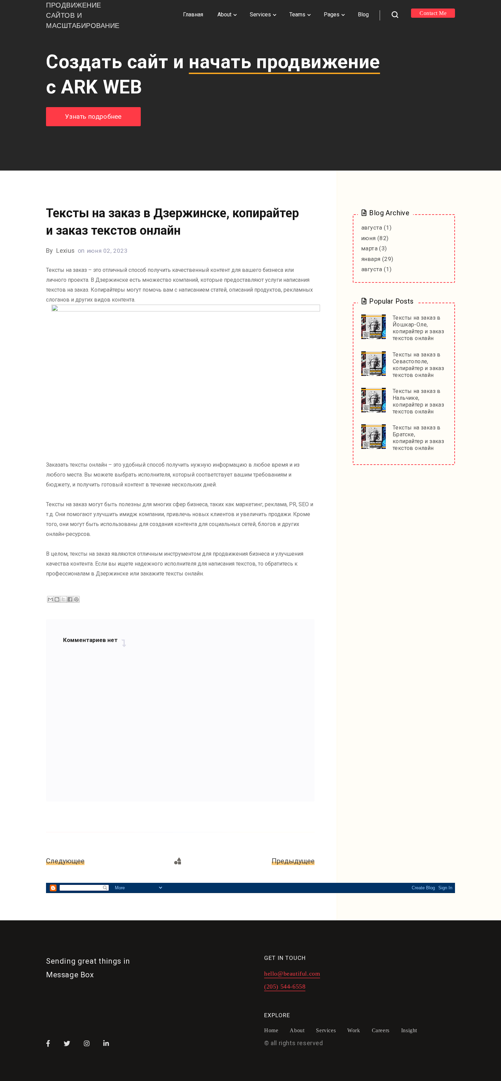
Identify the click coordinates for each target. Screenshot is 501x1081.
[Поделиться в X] (63, 599)
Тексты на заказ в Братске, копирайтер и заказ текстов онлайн (418, 437)
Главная (193, 14)
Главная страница (178, 861)
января (370, 258)
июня (368, 238)
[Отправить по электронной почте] (50, 599)
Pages (331, 14)
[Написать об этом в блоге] (57, 599)
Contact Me (433, 13)
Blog (363, 14)
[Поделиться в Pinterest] (76, 599)
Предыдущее (293, 861)
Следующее (65, 861)
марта (369, 248)
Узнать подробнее (93, 116)
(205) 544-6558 (284, 986)
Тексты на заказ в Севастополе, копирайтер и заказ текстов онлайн (418, 364)
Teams (297, 14)
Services (260, 14)
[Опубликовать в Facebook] (69, 599)
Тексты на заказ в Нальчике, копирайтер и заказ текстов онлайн (418, 401)
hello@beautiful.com (292, 973)
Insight (409, 1030)
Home (271, 1030)
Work (353, 1030)
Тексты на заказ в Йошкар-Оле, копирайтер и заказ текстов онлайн (418, 328)
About (224, 14)
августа (371, 227)
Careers (381, 1030)
